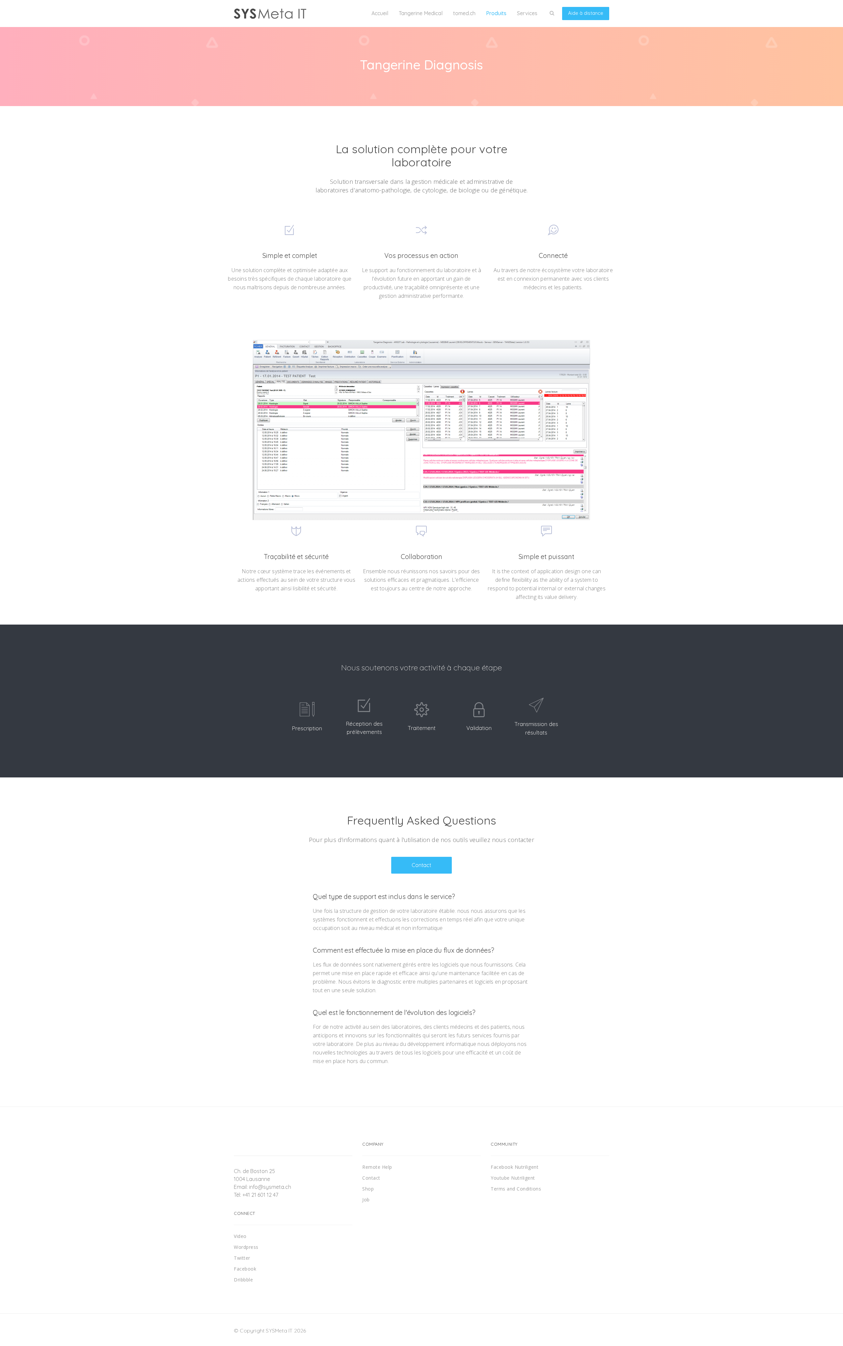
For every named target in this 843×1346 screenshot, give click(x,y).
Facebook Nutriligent (514, 1167)
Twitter (242, 1258)
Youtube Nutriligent (513, 1178)
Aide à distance (585, 13)
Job (366, 1199)
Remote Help (377, 1167)
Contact (421, 865)
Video (240, 1236)
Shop (368, 1189)
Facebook (245, 1269)
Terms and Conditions (516, 1189)
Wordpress (246, 1247)
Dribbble (243, 1279)
